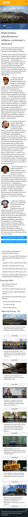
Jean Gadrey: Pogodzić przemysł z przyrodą (14, 289)
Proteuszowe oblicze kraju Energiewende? (14, 494)
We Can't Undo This (9, 304)
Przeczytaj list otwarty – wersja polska (14, 237)
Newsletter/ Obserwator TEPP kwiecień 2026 (14, 268)
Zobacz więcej (4, 514)
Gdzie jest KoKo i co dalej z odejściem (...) (15, 396)
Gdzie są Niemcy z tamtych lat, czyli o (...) (15, 469)
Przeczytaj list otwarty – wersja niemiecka (14, 241)
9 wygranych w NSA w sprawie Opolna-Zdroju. (14, 263)
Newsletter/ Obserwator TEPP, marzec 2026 (14, 271)
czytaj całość (15, 335)
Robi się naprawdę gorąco (10, 307)
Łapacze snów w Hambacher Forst (14, 445)
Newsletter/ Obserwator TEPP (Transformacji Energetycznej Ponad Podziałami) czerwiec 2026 (14, 258)
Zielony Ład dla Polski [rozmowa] (12, 301)
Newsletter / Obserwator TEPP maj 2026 (13, 265)
